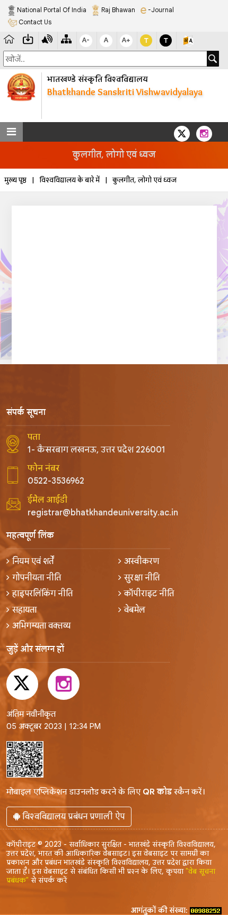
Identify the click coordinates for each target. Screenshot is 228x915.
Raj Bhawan (117, 10)
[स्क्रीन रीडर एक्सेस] (47, 38)
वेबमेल (134, 610)
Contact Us (34, 22)
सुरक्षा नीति (142, 577)
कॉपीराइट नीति (149, 593)
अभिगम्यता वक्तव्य (41, 626)
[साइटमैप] (66, 38)
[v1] (213, 59)
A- (86, 39)
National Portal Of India (50, 10)
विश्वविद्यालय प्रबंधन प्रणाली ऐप (72, 816)
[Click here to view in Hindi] (188, 40)
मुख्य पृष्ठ (15, 179)
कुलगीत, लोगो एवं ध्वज (144, 179)
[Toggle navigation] (11, 132)
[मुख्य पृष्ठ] (9, 38)
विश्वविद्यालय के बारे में (69, 179)
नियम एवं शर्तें (33, 561)
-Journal (160, 10)
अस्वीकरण (141, 561)
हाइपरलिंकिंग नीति (42, 593)
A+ (126, 39)
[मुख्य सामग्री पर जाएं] (28, 38)
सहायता (24, 610)
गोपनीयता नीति (36, 577)
